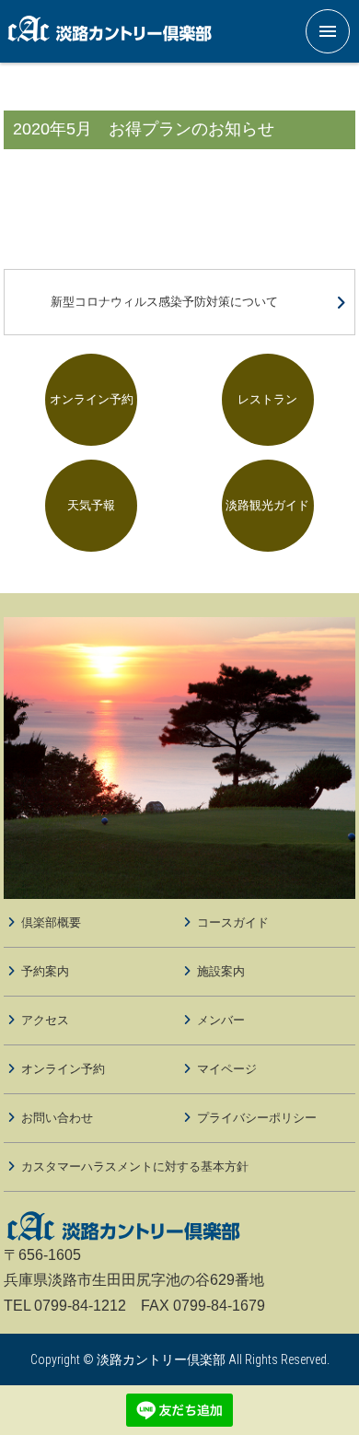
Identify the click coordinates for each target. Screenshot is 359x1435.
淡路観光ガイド (267, 505)
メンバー (221, 1020)
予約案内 (45, 971)
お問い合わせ (57, 1118)
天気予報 (91, 505)
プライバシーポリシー (257, 1118)
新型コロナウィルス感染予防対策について (164, 302)
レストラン (267, 399)
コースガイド (233, 922)
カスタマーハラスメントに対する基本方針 (135, 1166)
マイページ (227, 1069)
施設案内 (221, 971)
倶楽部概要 (51, 922)
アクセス (45, 1020)
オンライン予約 (91, 399)
